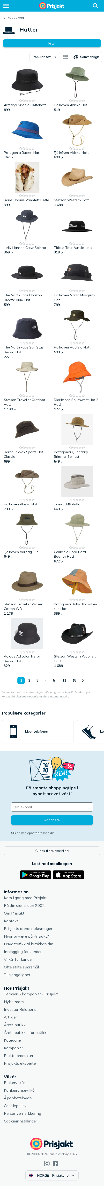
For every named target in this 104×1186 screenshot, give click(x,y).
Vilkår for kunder (18, 959)
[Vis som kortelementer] (65, 57)
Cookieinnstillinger (20, 1121)
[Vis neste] (83, 680)
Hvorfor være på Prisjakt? (26, 936)
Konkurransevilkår (20, 1090)
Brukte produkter (18, 1055)
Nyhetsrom (14, 1001)
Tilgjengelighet (17, 974)
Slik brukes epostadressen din (32, 833)
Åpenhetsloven (18, 1098)
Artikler (10, 1017)
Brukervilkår (14, 1082)
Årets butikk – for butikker (27, 1032)
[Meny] (6, 6)
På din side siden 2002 (24, 905)
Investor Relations (20, 1009)
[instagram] (47, 1163)
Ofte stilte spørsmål (21, 967)
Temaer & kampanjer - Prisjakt (31, 994)
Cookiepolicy (15, 1105)
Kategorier (13, 1040)
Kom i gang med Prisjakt (25, 897)
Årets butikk (15, 1024)
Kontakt (11, 920)
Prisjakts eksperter (20, 1063)
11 (64, 680)
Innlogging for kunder (23, 951)
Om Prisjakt (14, 913)
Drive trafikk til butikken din (28, 943)
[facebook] (55, 1163)
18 (74, 680)
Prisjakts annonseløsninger (28, 928)
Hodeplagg (15, 17)
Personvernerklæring (22, 1113)
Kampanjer (13, 1047)
